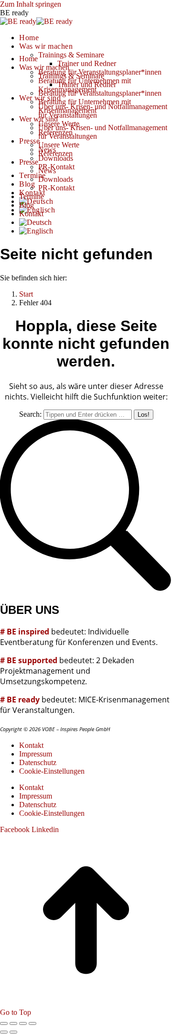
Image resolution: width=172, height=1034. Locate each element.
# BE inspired (24, 631)
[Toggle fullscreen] (23, 1023)
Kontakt (31, 745)
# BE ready (20, 699)
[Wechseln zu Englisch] (36, 231)
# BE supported (28, 660)
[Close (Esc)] (4, 1023)
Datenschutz (37, 762)
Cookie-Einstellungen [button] (52, 771)
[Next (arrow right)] (13, 1032)
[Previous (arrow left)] (4, 1032)
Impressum (35, 754)
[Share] (13, 1023)
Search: (30, 414)
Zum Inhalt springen (30, 4)
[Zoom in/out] (32, 1023)
